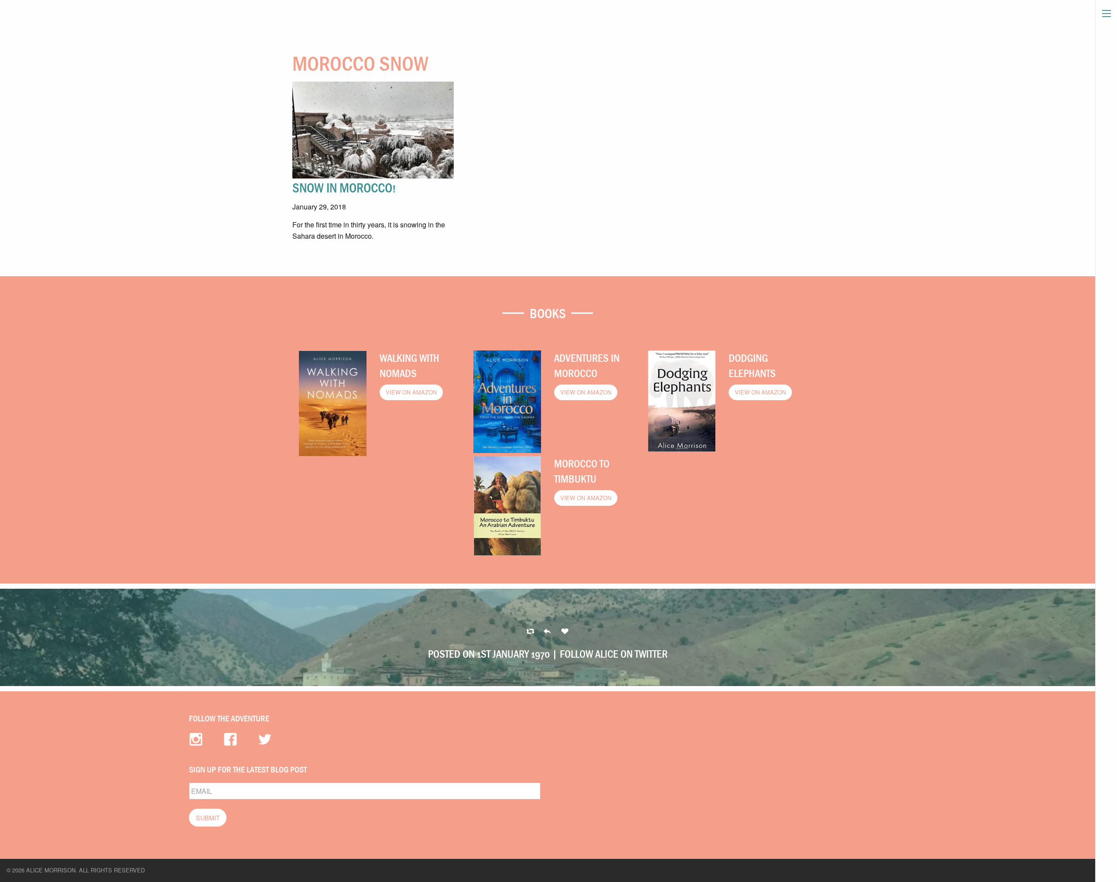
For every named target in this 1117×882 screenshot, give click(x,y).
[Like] (565, 631)
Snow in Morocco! (344, 187)
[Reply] (530, 631)
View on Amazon (411, 392)
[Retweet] (547, 631)
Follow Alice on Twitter (614, 654)
